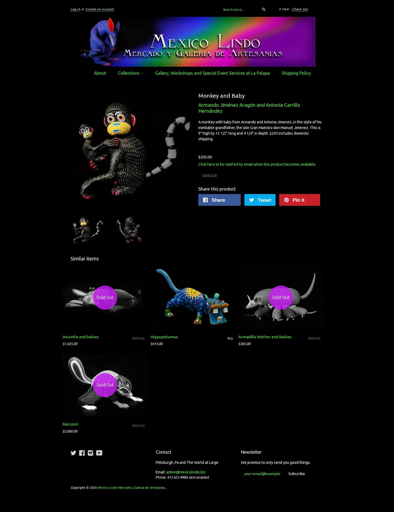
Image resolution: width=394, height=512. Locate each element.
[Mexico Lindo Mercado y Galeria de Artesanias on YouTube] (99, 453)
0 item (284, 9)
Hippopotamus (164, 337)
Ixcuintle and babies (80, 337)
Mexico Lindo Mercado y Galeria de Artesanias (131, 487)
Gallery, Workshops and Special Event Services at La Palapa (212, 73)
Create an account (100, 9)
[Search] (263, 9)
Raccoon (70, 424)
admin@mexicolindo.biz (186, 472)
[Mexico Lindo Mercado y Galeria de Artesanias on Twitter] (73, 453)
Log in (75, 9)
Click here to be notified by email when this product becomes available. (257, 164)
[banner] (197, 42)
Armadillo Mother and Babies (265, 337)
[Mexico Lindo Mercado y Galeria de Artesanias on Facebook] (82, 453)
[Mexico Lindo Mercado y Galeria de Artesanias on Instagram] (91, 453)
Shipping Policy (296, 73)
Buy (230, 338)
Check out (300, 9)
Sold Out (138, 338)
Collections (129, 73)
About (100, 73)
